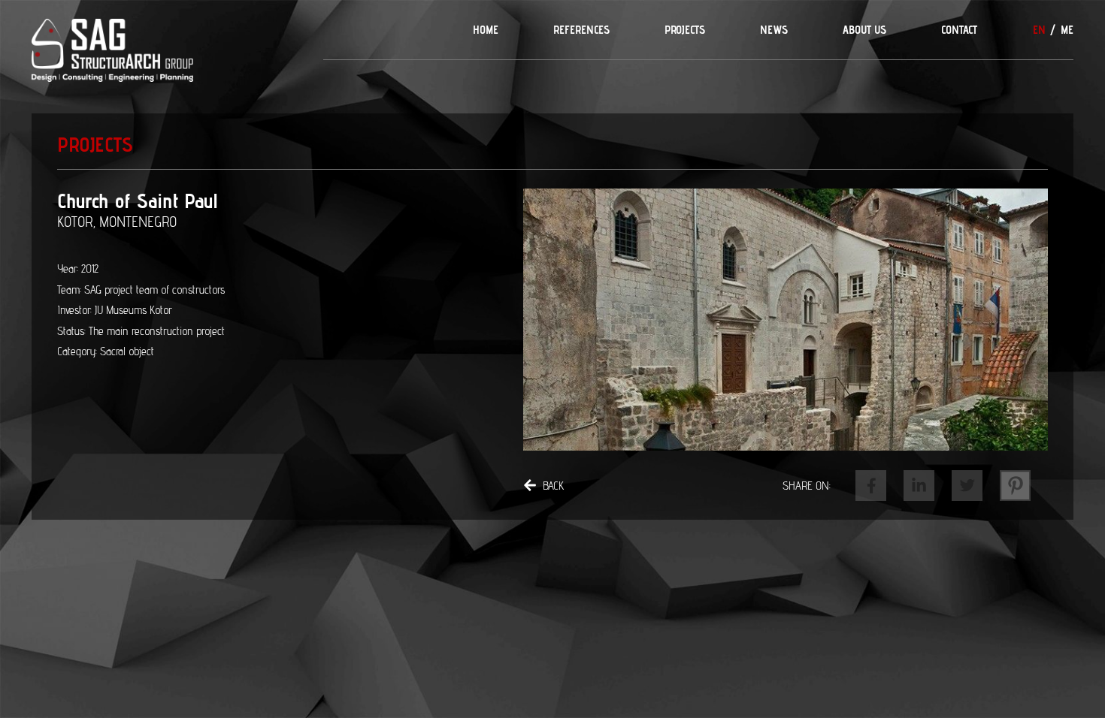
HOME (485, 30)
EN (1039, 30)
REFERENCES (581, 30)
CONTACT (959, 30)
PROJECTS (685, 30)
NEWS (774, 30)
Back (553, 485)
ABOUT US (864, 30)
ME (1067, 30)
